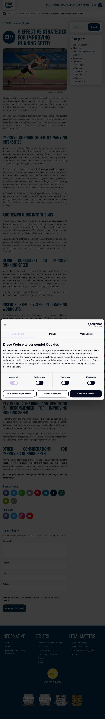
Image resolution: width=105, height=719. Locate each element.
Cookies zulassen (85, 394)
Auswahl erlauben (52, 394)
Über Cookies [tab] (86, 334)
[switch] (39, 383)
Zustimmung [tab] (18, 334)
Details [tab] (52, 334)
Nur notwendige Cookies (19, 394)
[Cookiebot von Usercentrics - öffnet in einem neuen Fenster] (90, 325)
